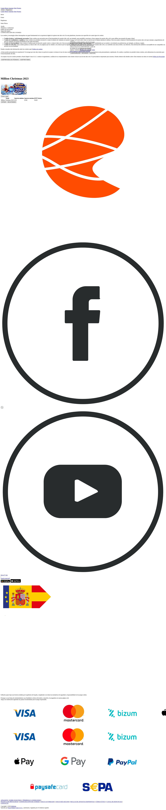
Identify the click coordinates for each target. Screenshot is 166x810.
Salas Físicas (4, 23)
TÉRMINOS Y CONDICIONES (31, 800)
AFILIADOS (4, 800)
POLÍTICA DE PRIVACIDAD (9, 801)
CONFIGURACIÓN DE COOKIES (29, 801)
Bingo (6, 8)
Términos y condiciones (7, 28)
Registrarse (9, 10)
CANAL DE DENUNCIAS (114, 801)
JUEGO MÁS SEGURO (63, 801)
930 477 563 (4, 575)
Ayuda (3, 26)
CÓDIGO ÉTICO (100, 801)
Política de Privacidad (159, 56)
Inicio (2, 14)
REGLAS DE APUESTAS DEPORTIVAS (82, 801)
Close (72, 40)
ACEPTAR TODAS (25, 59)
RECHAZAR (85, 53)
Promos (19, 8)
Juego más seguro (5, 31)
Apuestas (10, 8)
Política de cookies (37, 49)
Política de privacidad (6, 29)
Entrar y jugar (4, 96)
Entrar (2, 10)
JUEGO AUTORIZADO (48, 801)
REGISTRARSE (12, 102)
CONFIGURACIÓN (75, 53)
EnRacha (13, 806)
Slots (15, 8)
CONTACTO (4, 803)
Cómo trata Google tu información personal (82, 50)
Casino (2, 8)
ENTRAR (3, 102)
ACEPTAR (92, 53)
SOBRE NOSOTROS (15, 800)
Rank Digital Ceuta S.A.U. (15, 808)
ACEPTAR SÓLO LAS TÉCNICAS (10, 59)
